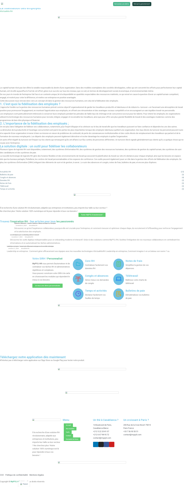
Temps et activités (96, 290)
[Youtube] (111, 444)
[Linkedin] (95, 444)
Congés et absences (96, 275)
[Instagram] (101, 444)
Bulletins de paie (135, 290)
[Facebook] (106, 444)
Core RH (90, 260)
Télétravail (132, 275)
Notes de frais (134, 260)
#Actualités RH (6, 11)
